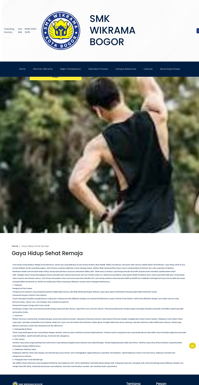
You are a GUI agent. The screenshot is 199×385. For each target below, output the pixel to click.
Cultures (148, 68)
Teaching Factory (9, 30)
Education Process (98, 68)
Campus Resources (125, 68)
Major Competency (70, 68)
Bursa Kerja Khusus (170, 68)
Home (22, 68)
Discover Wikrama (43, 68)
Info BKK (20, 30)
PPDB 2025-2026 (31, 30)
